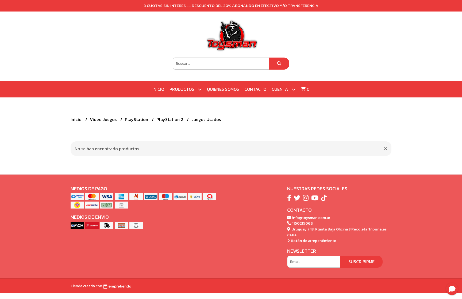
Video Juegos (104, 119)
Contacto (255, 89)
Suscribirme (361, 261)
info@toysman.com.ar (310, 218)
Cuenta (280, 89)
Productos (182, 89)
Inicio (158, 89)
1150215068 (302, 223)
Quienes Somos (223, 89)
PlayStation (137, 119)
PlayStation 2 (170, 119)
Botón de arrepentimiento (313, 241)
